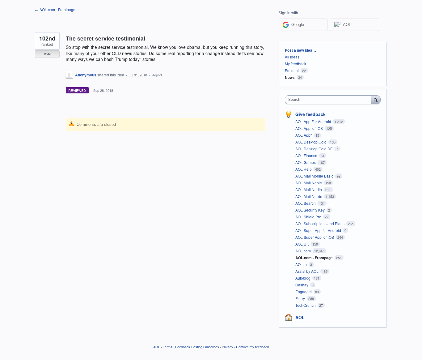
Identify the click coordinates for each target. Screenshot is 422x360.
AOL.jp (301, 264)
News (290, 77)
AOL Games (306, 162)
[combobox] (329, 99)
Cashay (302, 284)
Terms (167, 346)
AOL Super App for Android (318, 230)
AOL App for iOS (309, 128)
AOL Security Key (310, 209)
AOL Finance (306, 155)
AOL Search (306, 203)
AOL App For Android (313, 121)
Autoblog (303, 278)
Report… (158, 74)
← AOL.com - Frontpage (55, 9)
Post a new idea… (300, 50)
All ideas (292, 56)
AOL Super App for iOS (315, 237)
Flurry (300, 298)
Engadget (304, 291)
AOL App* (304, 135)
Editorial (292, 70)
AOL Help (304, 169)
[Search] (376, 99)
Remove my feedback (252, 346)
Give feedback (310, 114)
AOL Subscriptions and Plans (320, 223)
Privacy (227, 346)
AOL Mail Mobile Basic (314, 175)
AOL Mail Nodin (309, 189)
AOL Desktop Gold (311, 141)
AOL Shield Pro (308, 216)
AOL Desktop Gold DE (314, 148)
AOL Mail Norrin (309, 196)
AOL (300, 317)
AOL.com (303, 250)
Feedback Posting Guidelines (197, 346)
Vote (47, 54)
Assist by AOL (307, 271)
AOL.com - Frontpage (314, 257)
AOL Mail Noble (309, 182)
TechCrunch (306, 305)
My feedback (295, 63)
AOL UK (302, 243)
